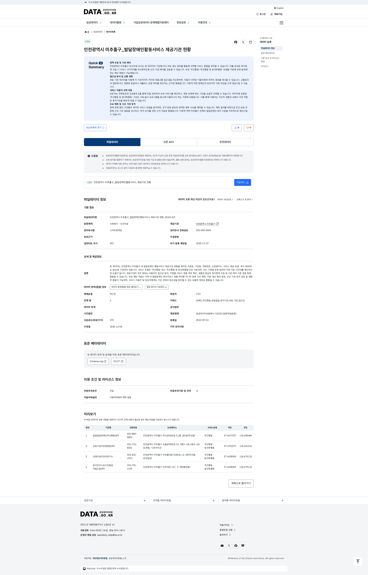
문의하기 (224, 534)
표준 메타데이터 (268, 53)
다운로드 (241, 182)
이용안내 (202, 22)
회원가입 (278, 14)
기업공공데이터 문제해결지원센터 (151, 22)
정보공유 (181, 22)
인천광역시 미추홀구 (205, 224)
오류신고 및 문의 (244, 199)
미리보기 (265, 66)
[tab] (112, 142)
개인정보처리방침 (100, 558)
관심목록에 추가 (94, 127)
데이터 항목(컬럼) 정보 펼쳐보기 (125, 287)
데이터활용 (115, 22)
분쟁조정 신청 (226, 530)
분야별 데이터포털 (231, 500)
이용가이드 (225, 525)
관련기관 (88, 500)
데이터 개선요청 (224, 199)
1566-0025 (95, 530)
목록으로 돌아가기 (241, 483)
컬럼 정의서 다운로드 (156, 287)
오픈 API (168, 142)
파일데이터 (113, 143)
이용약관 (87, 558)
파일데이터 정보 (268, 48)
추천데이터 (225, 142)
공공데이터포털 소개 (117, 558)
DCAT (117, 361)
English (280, 8)
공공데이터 (92, 22)
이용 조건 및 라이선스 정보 (270, 60)
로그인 (263, 14)
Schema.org (96, 361)
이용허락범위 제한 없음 (120, 397)
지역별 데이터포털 (162, 500)
